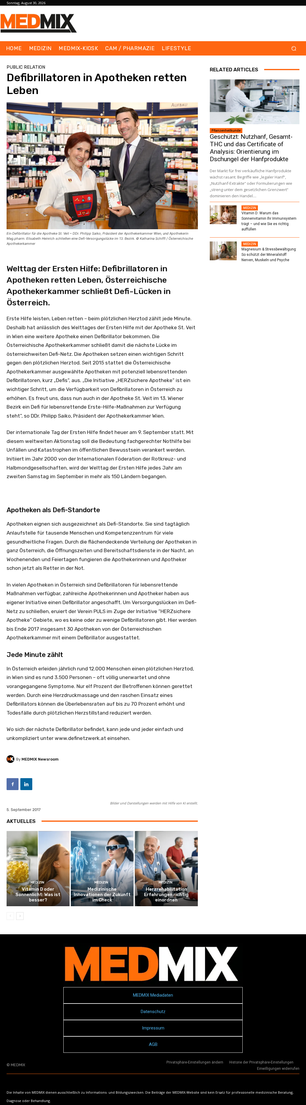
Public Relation (26, 67)
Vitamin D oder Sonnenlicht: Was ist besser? (38, 895)
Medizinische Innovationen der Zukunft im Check (102, 895)
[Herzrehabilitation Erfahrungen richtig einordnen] (166, 869)
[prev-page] (10, 916)
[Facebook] (13, 784)
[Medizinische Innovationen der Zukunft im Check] (102, 869)
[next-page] (20, 916)
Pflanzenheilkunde (226, 130)
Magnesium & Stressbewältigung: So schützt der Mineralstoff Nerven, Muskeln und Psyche (269, 254)
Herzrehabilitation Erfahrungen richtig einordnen (166, 895)
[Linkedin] (26, 784)
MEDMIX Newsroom (40, 759)
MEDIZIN (37, 882)
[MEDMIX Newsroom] (11, 759)
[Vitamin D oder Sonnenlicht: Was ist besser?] (38, 869)
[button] (294, 48)
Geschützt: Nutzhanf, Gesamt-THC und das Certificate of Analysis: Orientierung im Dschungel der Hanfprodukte (251, 148)
